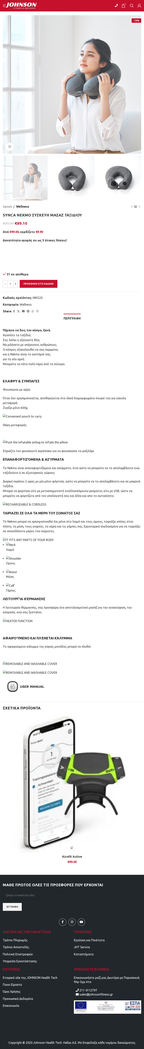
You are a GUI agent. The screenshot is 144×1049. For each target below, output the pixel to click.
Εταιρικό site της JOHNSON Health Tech (30, 977)
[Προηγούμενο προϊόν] (132, 207)
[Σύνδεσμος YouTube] (81, 922)
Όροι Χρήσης (11, 991)
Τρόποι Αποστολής (16, 947)
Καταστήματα (84, 954)
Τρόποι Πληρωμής (15, 940)
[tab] (72, 318)
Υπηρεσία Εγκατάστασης (20, 961)
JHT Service (82, 947)
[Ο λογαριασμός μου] (139, 5)
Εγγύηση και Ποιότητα (89, 940)
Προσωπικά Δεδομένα (18, 998)
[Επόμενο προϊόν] (139, 207)
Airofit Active (72, 856)
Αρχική (7, 206)
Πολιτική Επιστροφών (18, 954)
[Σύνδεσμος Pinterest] (28, 311)
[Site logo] (23, 5)
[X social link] (18, 311)
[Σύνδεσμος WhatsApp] (33, 311)
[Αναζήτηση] (132, 5)
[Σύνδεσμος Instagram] (72, 922)
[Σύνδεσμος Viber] (37, 311)
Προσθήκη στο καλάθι (38, 283)
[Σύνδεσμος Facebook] (14, 311)
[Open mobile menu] (4, 5)
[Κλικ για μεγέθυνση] (10, 146)
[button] (72, 848)
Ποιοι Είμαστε (12, 984)
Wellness (22, 206)
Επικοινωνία (11, 1005)
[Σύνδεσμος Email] (23, 311)
